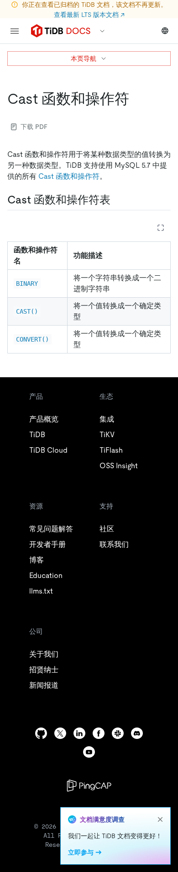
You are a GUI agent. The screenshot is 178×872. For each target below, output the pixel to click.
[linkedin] (79, 733)
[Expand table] (161, 228)
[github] (41, 733)
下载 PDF (34, 126)
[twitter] (60, 733)
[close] (160, 819)
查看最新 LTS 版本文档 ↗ (89, 14)
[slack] (117, 733)
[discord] (137, 733)
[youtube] (89, 752)
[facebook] (98, 733)
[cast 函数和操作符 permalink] (136, 98)
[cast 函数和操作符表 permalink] (117, 199)
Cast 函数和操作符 (68, 176)
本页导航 (83, 58)
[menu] (14, 31)
